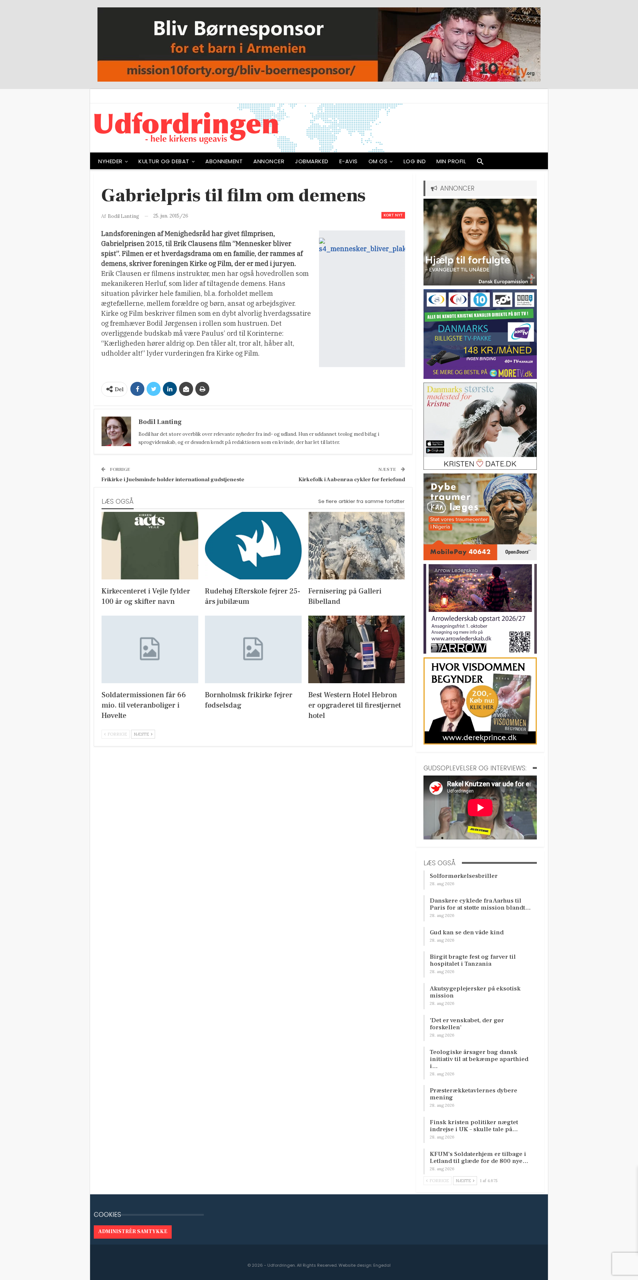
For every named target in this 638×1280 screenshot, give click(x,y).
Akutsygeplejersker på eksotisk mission (475, 992)
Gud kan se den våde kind (467, 932)
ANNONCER (268, 161)
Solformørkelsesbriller (464, 876)
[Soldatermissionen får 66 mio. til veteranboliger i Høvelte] (150, 649)
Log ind (415, 161)
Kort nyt (393, 215)
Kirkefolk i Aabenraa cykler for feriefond (351, 479)
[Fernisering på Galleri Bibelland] (356, 545)
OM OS (378, 161)
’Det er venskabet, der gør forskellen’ (467, 1023)
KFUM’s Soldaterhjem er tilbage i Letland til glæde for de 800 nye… (479, 1157)
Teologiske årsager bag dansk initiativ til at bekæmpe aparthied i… (479, 1059)
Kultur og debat (163, 161)
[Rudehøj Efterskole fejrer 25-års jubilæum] (253, 545)
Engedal (382, 1265)
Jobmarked (312, 161)
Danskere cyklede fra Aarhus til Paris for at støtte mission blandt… (480, 904)
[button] (480, 163)
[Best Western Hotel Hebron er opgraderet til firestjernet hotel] (356, 649)
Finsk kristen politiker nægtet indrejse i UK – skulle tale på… (474, 1125)
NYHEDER (110, 161)
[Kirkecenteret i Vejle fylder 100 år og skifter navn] (150, 545)
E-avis (348, 161)
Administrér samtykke (132, 1231)
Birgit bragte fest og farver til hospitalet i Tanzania (473, 960)
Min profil (451, 161)
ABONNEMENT (224, 161)
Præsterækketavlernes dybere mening (473, 1094)
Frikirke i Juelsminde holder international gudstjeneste (172, 479)
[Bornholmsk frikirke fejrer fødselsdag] (253, 649)
